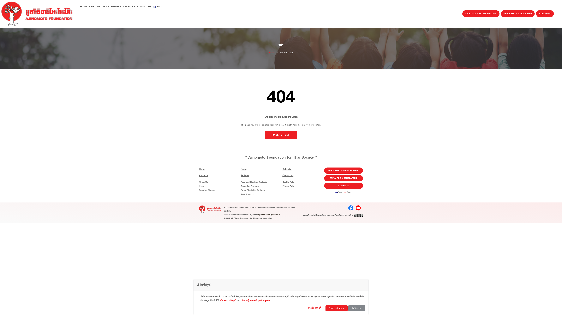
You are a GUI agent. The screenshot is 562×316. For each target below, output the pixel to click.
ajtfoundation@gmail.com (269, 214)
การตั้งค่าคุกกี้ (315, 308)
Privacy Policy (288, 186)
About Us (203, 182)
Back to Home (281, 134)
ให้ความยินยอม (336, 308)
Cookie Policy (288, 182)
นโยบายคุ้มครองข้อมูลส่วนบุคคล (255, 300)
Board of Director (207, 190)
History (202, 186)
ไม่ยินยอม (356, 308)
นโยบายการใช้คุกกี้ (228, 300)
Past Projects (247, 194)
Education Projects (250, 186)
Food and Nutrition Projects (254, 182)
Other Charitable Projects (253, 190)
